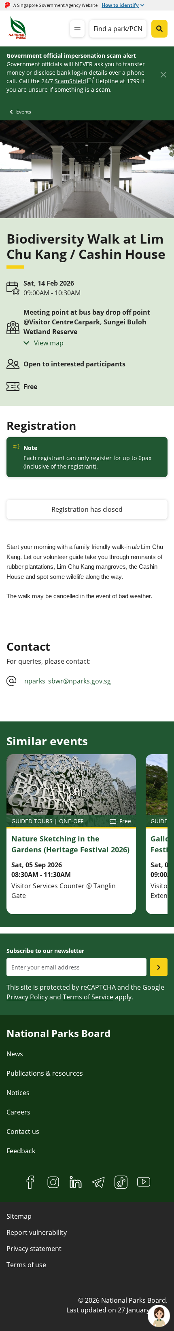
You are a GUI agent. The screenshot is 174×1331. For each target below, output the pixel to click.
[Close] (163, 74)
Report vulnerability (36, 1232)
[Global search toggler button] (159, 29)
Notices (18, 1092)
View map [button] (48, 343)
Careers (18, 1112)
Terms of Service (88, 996)
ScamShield (70, 81)
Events (23, 111)
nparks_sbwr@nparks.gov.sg (67, 681)
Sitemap (19, 1216)
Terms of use (26, 1264)
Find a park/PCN (117, 28)
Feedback (20, 1150)
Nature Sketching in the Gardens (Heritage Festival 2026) (70, 844)
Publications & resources (44, 1073)
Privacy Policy (27, 996)
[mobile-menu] (77, 28)
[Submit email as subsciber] (159, 967)
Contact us (22, 1131)
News (14, 1053)
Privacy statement (34, 1248)
